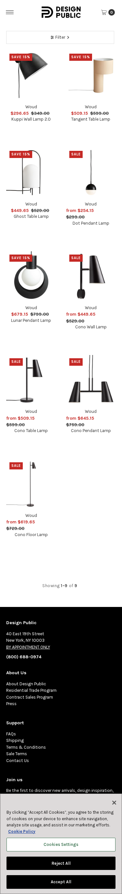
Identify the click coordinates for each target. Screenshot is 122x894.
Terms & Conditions (26, 747)
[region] (61, 844)
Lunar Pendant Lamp (31, 320)
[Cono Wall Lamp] (91, 276)
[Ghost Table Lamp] (31, 173)
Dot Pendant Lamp (91, 223)
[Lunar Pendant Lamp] (31, 276)
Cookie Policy (21, 831)
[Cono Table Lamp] (31, 380)
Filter (60, 37)
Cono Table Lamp (31, 430)
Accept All (61, 881)
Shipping (15, 740)
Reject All (61, 863)
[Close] (114, 802)
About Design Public (26, 683)
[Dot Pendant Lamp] (91, 173)
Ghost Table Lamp (31, 216)
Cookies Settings (61, 844)
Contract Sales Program (29, 697)
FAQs (11, 733)
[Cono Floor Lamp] (31, 484)
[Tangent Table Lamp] (91, 75)
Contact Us (17, 760)
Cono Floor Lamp (31, 534)
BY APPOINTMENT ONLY (28, 647)
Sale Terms (16, 753)
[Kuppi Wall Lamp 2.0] (31, 75)
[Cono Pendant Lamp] (91, 380)
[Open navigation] (10, 12)
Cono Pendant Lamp (91, 430)
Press (11, 703)
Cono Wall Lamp (91, 326)
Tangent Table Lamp (90, 119)
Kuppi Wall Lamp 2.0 (31, 119)
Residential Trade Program (31, 690)
